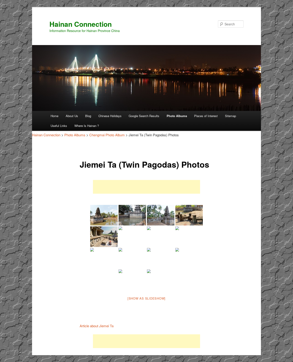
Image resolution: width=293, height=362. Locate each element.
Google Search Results (144, 116)
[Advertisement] (146, 187)
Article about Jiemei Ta (97, 325)
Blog (88, 116)
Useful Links (59, 125)
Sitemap (230, 116)
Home (54, 116)
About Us (72, 116)
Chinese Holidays (110, 116)
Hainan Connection (80, 24)
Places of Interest (206, 116)
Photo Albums (177, 116)
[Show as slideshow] (146, 298)
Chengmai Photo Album (107, 134)
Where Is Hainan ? (86, 125)
